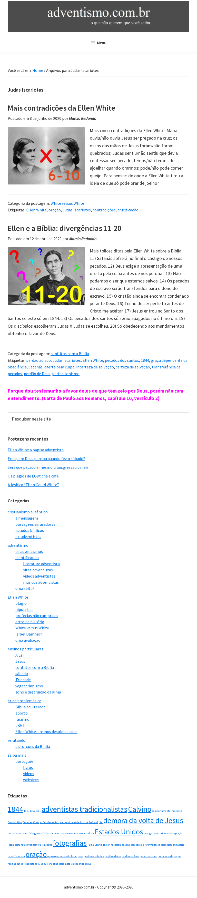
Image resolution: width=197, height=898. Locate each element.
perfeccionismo (66, 373)
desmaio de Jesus (18, 833)
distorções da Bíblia (32, 746)
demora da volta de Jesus (143, 820)
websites (31, 779)
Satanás (35, 366)
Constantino (15, 822)
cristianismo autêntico (28, 511)
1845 (26, 811)
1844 (145, 360)
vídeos (28, 773)
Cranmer (28, 822)
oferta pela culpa (59, 366)
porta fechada (165, 856)
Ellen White (36, 209)
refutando (16, 740)
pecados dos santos (122, 360)
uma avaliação (28, 640)
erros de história (29, 621)
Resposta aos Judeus (36, 863)
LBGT (20, 725)
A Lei (19, 655)
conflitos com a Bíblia (70, 353)
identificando (27, 557)
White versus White (67, 203)
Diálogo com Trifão (39, 833)
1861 (38, 811)
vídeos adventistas (39, 576)
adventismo (18, 545)
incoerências (165, 844)
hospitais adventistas (123, 844)
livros (28, 767)
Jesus (20, 661)
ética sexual (85, 863)
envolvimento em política (79, 833)
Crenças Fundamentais (46, 822)
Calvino (139, 809)
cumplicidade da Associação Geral (79, 822)
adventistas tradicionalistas (84, 809)
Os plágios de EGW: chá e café (33, 476)
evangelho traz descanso (158, 833)
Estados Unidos (119, 831)
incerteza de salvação (95, 366)
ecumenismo (57, 833)
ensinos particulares (25, 648)
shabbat (53, 863)
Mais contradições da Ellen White (61, 108)
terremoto (64, 863)
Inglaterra (178, 844)
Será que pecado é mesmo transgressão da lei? (48, 467)
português (24, 761)
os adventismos (29, 551)
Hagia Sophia (94, 844)
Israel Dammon (29, 634)
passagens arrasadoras (35, 524)
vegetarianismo (29, 685)
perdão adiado (38, 360)
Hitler (106, 844)
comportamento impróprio (167, 811)
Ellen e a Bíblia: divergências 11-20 (64, 228)
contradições (104, 209)
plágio (21, 603)
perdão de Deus (37, 373)
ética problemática (24, 700)
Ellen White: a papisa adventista (36, 449)
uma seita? (24, 588)
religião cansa (15, 863)
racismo (22, 719)
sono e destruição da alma (38, 692)
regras (177, 856)
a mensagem (26, 518)
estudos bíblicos (29, 530)
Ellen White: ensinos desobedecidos (46, 731)
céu (101, 822)
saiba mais (17, 755)
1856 (32, 811)
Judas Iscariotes (77, 209)
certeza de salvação (133, 366)
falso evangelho (30, 844)
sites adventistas (38, 569)
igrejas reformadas (146, 844)
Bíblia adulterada (30, 706)
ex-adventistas (28, 536)
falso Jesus (46, 844)
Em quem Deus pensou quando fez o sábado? (46, 458)
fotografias (70, 843)
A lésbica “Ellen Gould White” (33, 484)
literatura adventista (41, 563)
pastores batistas (94, 856)
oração (54, 209)
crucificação (128, 209)
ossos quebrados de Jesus (62, 856)
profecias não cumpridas (36, 615)
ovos (80, 856)
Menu (101, 42)
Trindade (23, 679)
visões (74, 863)
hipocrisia (24, 609)
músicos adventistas (41, 582)
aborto (21, 713)
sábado (21, 673)
